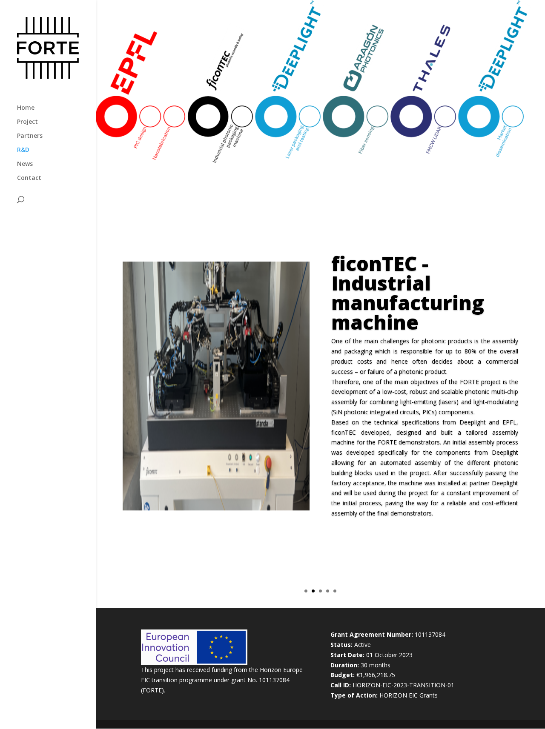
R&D (23, 150)
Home (25, 108)
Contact (29, 178)
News (25, 164)
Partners (30, 136)
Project (27, 122)
